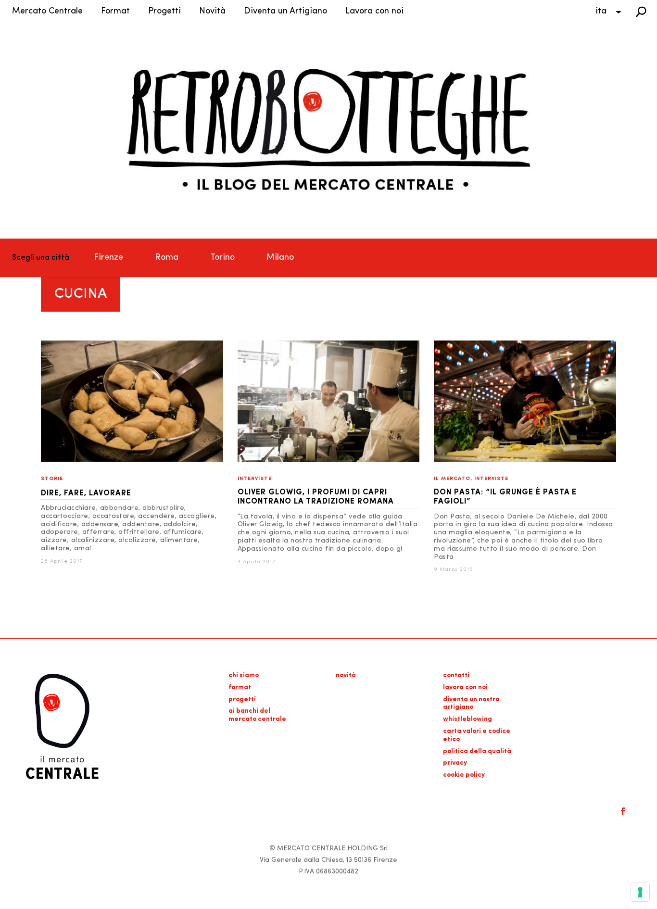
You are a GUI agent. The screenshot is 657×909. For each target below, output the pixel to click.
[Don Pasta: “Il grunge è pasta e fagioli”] (525, 460)
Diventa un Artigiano (285, 11)
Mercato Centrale (47, 11)
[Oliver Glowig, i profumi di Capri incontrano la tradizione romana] (329, 460)
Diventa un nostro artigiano (471, 703)
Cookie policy (464, 775)
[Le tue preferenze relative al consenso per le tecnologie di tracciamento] (640, 892)
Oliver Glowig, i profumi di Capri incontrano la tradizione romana (316, 497)
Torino (222, 257)
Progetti (164, 11)
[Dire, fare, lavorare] (132, 460)
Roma (166, 257)
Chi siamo (243, 675)
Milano (280, 257)
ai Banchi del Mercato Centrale (257, 715)
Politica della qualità (477, 751)
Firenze (108, 257)
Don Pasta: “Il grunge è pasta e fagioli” (505, 497)
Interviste (255, 478)
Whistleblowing (467, 719)
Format (115, 11)
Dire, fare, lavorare (86, 493)
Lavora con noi (374, 11)
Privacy (455, 763)
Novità (212, 11)
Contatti (456, 675)
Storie (52, 478)
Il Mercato (452, 478)
